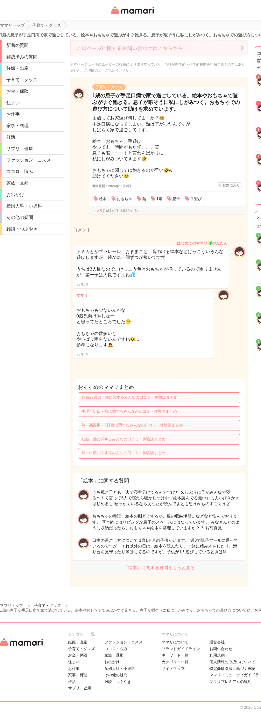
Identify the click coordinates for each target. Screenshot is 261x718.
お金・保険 (17, 91)
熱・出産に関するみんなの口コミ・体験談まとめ (123, 453)
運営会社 (217, 642)
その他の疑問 (19, 217)
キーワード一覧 (175, 655)
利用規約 (217, 655)
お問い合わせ (220, 649)
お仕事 (13, 114)
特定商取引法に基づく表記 (232, 668)
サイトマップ (173, 668)
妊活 (10, 137)
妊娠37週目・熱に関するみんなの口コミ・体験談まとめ (129, 397)
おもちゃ (124, 199)
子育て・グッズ (22, 79)
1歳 (159, 199)
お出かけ (15, 194)
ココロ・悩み (19, 171)
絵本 (103, 199)
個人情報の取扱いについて (232, 662)
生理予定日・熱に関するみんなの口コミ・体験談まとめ (129, 411)
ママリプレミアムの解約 (230, 681)
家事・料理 (17, 125)
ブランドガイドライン (181, 649)
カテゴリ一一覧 (175, 662)
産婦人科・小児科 (24, 205)
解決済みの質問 (22, 56)
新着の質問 (17, 45)
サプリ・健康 (19, 148)
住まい (13, 102)
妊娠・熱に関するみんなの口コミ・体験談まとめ (123, 439)
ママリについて (175, 642)
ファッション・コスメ (28, 160)
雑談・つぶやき (22, 228)
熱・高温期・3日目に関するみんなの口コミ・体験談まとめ (132, 425)
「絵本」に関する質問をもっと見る (159, 567)
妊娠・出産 (17, 68)
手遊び (196, 199)
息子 (176, 199)
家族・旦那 (17, 182)
